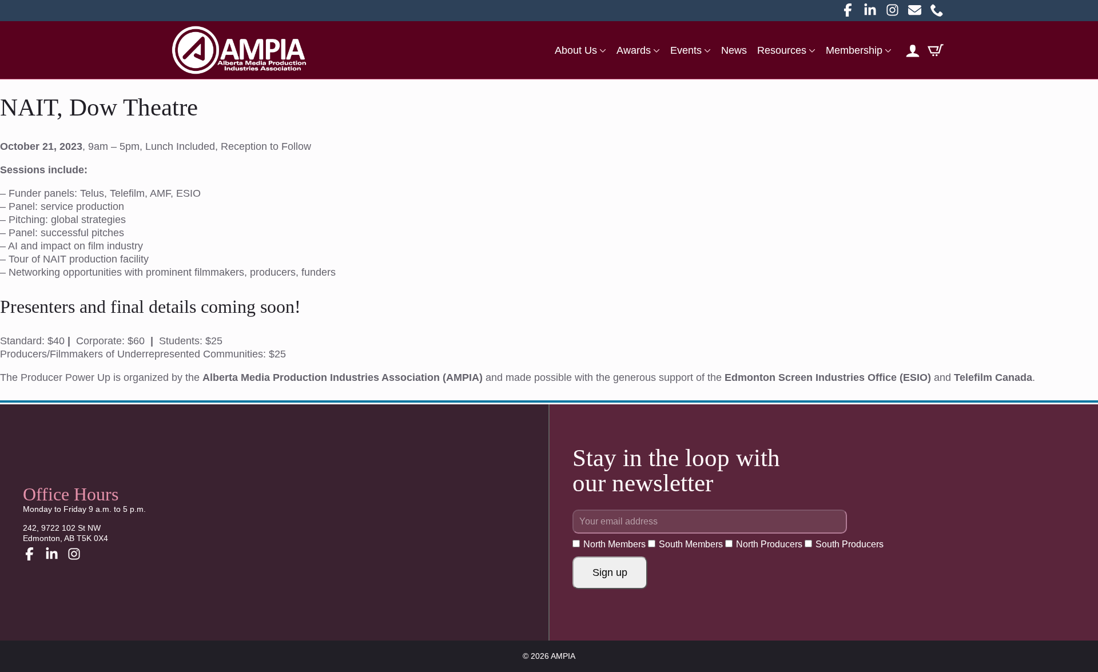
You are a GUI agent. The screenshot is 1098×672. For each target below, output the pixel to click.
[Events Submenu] (706, 50)
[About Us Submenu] (601, 50)
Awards (633, 50)
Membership (854, 50)
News (734, 50)
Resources (781, 50)
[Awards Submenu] (655, 50)
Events (686, 50)
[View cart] (935, 50)
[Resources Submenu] (810, 50)
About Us (576, 50)
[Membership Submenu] (887, 50)
